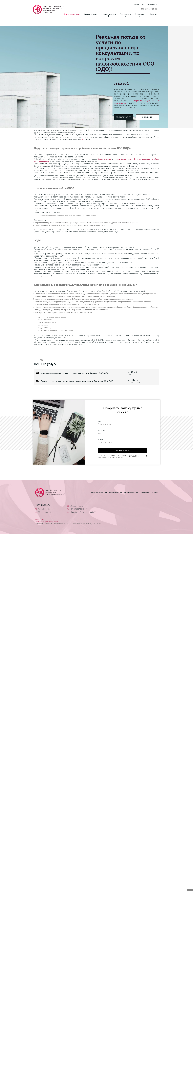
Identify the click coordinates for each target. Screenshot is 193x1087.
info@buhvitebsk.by (77, 506)
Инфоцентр (152, 14)
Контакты (154, 492)
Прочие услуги (125, 14)
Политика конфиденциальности (46, 522)
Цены (143, 4)
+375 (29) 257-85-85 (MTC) (79, 509)
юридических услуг (123, 159)
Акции (136, 4)
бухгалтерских (104, 159)
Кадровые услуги (90, 14)
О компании (139, 14)
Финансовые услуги (108, 14)
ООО (83, 139)
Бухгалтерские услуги (72, 14)
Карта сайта (39, 520)
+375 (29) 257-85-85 (148, 9)
